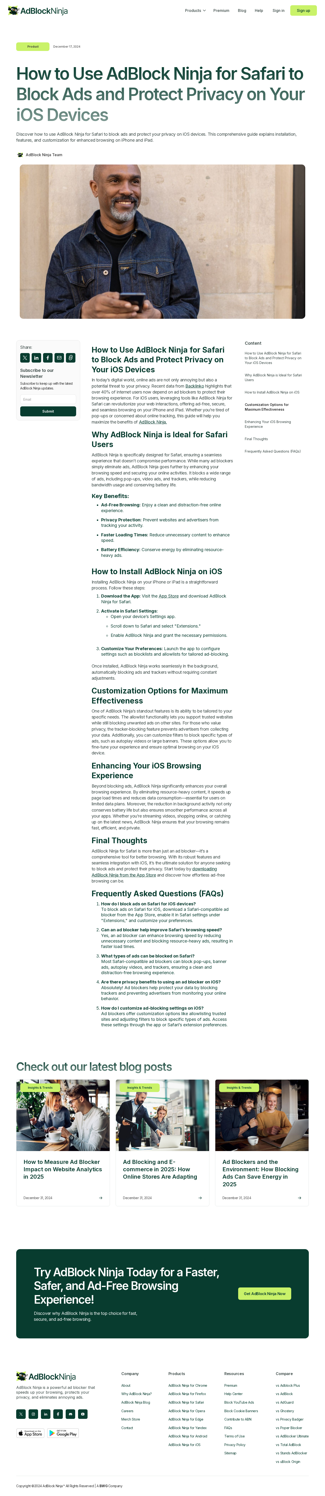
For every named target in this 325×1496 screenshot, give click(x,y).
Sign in (279, 10)
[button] (195, 10)
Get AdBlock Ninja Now (265, 1293)
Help (259, 10)
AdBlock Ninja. (153, 421)
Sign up (303, 10)
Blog (242, 10)
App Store (169, 595)
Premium (221, 10)
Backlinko (194, 386)
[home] (38, 10)
